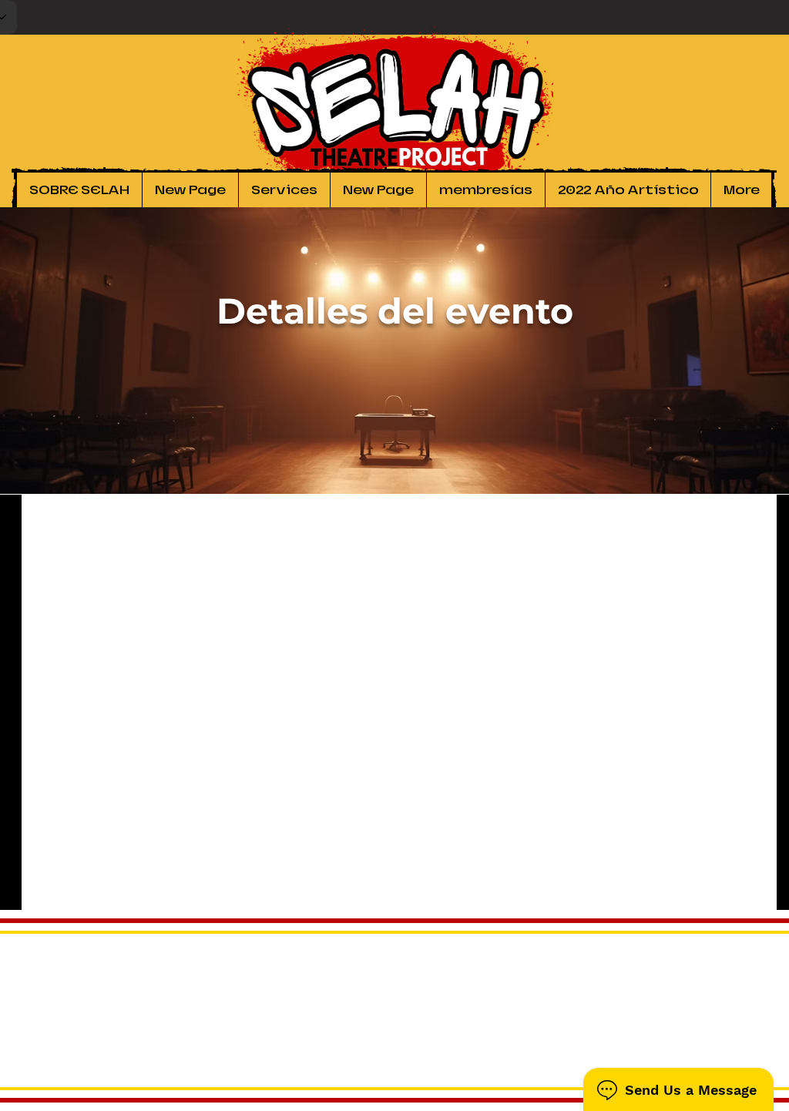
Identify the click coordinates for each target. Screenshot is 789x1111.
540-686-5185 (738, 1057)
